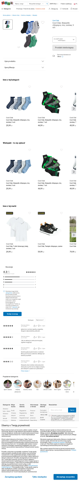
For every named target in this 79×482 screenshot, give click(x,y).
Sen (37, 389)
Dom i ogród (57, 389)
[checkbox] (49, 415)
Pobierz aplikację (66, 4)
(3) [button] (36, 361)
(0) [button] (36, 325)
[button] (47, 4)
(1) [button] (40, 361)
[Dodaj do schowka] (42, 22)
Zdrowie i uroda (47, 389)
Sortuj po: (31, 320)
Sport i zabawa (8, 389)
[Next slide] (73, 108)
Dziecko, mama (27, 389)
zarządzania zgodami (58, 442)
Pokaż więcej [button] (24, 371)
